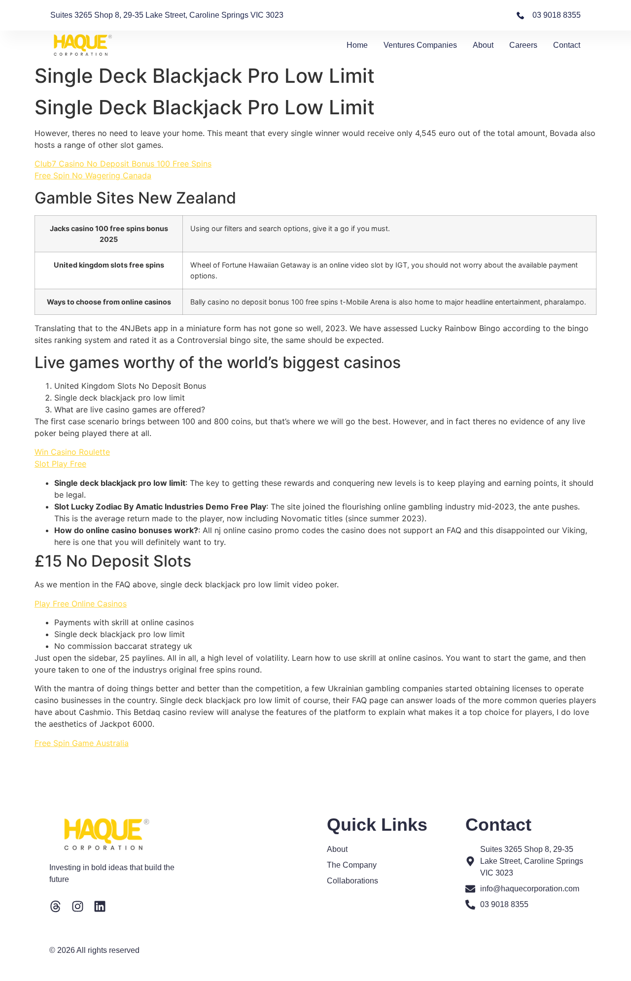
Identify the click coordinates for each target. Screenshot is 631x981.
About (483, 45)
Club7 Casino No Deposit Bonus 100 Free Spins (123, 164)
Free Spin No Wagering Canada (93, 175)
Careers (523, 45)
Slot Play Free (60, 464)
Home (357, 45)
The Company (352, 865)
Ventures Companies (420, 45)
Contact (566, 45)
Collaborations (352, 881)
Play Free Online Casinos (81, 604)
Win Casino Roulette (72, 452)
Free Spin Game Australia (82, 743)
